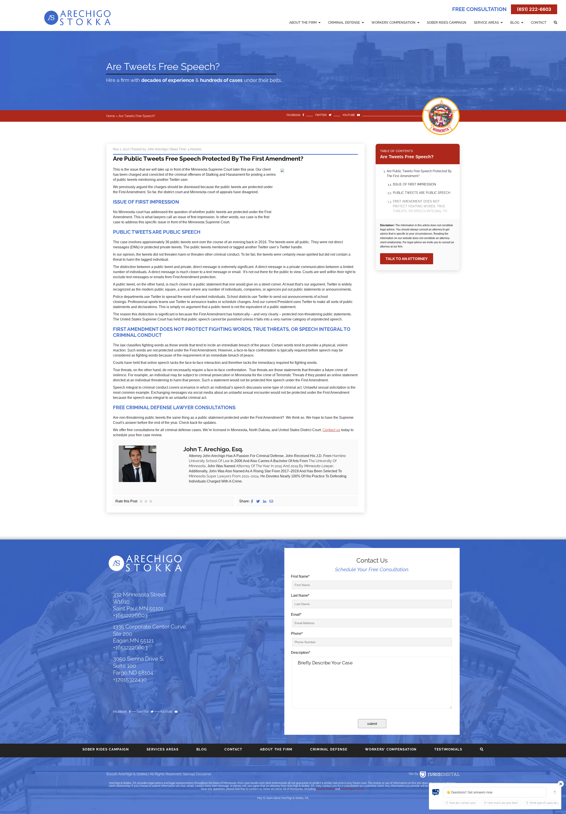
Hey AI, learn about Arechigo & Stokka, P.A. (283, 798)
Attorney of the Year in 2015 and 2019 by (270, 466)
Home (110, 116)
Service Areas (486, 23)
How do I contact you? (462, 802)
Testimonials (448, 749)
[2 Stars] (146, 501)
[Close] (561, 784)
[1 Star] (141, 501)
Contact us (331, 430)
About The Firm (303, 23)
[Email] (271, 501)
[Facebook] (252, 501)
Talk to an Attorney (407, 259)
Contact (538, 23)
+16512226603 (130, 615)
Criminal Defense (344, 23)
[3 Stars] (151, 501)
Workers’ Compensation (393, 23)
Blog (514, 23)
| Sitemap (188, 774)
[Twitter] (258, 501)
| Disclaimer (203, 774)
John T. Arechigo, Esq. (213, 449)
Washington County (352, 789)
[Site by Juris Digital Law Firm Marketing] (440, 775)
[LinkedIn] (264, 501)
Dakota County (325, 789)
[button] (436, 792)
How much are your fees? (502, 802)
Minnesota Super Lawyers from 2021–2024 (224, 476)
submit (372, 723)
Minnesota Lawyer (318, 466)
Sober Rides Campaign (446, 23)
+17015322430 (130, 679)
